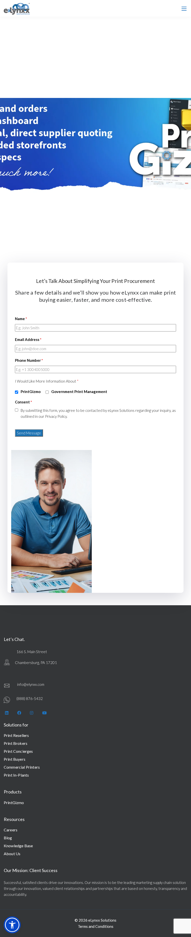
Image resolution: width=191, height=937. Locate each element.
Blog (8, 837)
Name (21, 318)
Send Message (29, 433)
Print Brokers (15, 743)
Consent (23, 402)
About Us (12, 853)
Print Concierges (18, 751)
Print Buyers (14, 759)
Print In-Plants (16, 775)
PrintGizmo (14, 802)
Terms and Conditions (95, 926)
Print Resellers (16, 735)
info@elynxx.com (30, 684)
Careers (10, 829)
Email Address (28, 339)
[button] (12, 925)
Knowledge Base (18, 845)
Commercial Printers (22, 767)
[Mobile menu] (184, 8)
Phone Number (29, 360)
